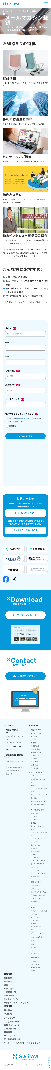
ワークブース (35, 817)
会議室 (33, 823)
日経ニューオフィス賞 (38, 895)
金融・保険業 (35, 755)
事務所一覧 (9, 996)
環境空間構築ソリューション (14, 731)
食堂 (32, 829)
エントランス (35, 820)
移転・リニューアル (37, 785)
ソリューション (10, 725)
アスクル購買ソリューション (14, 748)
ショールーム (35, 845)
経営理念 (8, 981)
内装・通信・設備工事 (38, 801)
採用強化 (34, 901)
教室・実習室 (35, 851)
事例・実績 (33, 725)
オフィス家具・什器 (37, 804)
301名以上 (35, 971)
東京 (32, 941)
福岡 (32, 950)
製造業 (33, 743)
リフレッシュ (35, 889)
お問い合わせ (27, 513)
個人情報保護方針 (12, 1039)
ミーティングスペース (38, 826)
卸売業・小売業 (36, 752)
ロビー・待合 (35, 870)
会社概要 (8, 978)
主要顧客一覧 (10, 992)
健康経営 (34, 924)
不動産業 (34, 759)
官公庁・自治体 (36, 733)
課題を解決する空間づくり (14, 756)
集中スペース (35, 813)
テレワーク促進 (36, 898)
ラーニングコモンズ (37, 864)
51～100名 (35, 964)
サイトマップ (9, 1036)
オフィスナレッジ (11, 1022)
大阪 (32, 944)
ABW (33, 908)
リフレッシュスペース (38, 839)
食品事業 (34, 736)
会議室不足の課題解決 (14, 767)
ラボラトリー (35, 867)
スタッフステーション (38, 873)
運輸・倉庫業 (35, 749)
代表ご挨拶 (9, 989)
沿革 (6, 985)
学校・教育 (34, 762)
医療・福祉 (34, 765)
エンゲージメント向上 (38, 892)
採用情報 (8, 1006)
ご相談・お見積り (27, 675)
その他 (33, 953)
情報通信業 (35, 746)
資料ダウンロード (12, 1025)
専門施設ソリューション (14, 742)
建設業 (33, 740)
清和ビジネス (8, 11)
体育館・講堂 (35, 858)
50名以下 (34, 961)
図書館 (33, 854)
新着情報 (8, 1032)
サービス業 (35, 768)
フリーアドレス (36, 905)
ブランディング (36, 886)
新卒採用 (8, 1010)
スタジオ (34, 848)
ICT (32, 776)
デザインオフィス (36, 933)
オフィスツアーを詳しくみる (24, 530)
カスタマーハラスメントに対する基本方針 (22, 1043)
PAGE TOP (49, 1062)
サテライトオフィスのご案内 (16, 1003)
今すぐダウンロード (26, 614)
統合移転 (34, 914)
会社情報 (8, 974)
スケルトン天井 (36, 917)
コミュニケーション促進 (39, 911)
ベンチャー (34, 920)
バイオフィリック (36, 927)
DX (32, 930)
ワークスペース (36, 842)
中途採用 (8, 1014)
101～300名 (35, 967)
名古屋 (33, 947)
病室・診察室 (35, 876)
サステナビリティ (11, 999)
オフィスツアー (10, 1018)
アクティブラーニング (38, 861)
